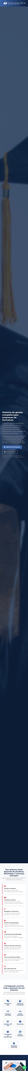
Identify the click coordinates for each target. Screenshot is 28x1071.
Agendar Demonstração (13, 447)
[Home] (13, 3)
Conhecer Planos (10, 451)
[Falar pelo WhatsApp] (24, 1067)
